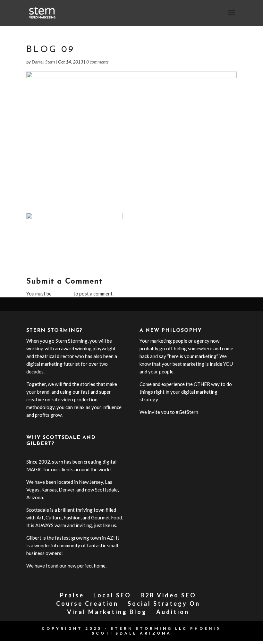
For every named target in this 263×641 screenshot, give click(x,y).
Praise (72, 595)
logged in (62, 293)
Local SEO (112, 595)
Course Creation (87, 603)
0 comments (97, 61)
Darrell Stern (43, 61)
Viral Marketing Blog (107, 611)
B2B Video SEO (168, 595)
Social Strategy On (164, 603)
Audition (172, 611)
